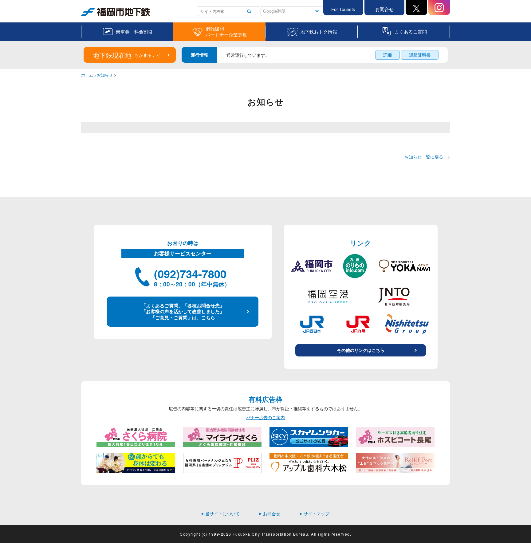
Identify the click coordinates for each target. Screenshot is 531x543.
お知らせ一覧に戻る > (427, 157)
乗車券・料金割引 (134, 31)
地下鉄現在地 (126, 55)
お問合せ (384, 9)
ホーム (87, 75)
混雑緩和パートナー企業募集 (226, 32)
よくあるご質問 (411, 31)
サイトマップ (314, 513)
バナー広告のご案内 (265, 417)
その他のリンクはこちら (360, 350)
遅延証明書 (420, 55)
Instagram (439, 7)
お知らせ (105, 75)
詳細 (387, 55)
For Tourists (343, 9)
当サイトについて (221, 513)
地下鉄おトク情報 (318, 31)
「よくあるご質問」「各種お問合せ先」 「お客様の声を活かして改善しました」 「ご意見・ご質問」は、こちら (182, 311)
